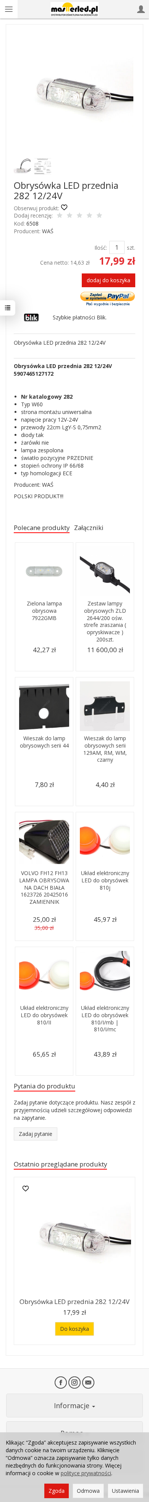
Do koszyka (74, 1328)
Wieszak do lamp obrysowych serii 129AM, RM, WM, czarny (105, 749)
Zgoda (57, 1490)
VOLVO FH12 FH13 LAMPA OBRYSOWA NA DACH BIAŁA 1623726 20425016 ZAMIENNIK (44, 887)
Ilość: (100, 247)
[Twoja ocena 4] (89, 216)
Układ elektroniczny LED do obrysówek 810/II (44, 1015)
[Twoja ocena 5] (99, 216)
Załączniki (89, 527)
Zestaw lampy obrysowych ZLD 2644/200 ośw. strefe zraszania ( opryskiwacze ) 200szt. (105, 621)
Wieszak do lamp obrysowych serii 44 (44, 742)
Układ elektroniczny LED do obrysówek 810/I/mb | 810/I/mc (105, 1018)
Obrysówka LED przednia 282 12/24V (74, 1301)
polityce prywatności (86, 1473)
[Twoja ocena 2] (69, 216)
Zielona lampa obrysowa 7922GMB (44, 611)
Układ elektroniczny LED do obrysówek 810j (105, 880)
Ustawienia (125, 1490)
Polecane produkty (42, 527)
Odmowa (88, 1490)
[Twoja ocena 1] (60, 216)
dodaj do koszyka (108, 280)
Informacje (72, 1405)
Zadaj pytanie (35, 1133)
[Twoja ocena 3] (79, 216)
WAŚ (47, 231)
